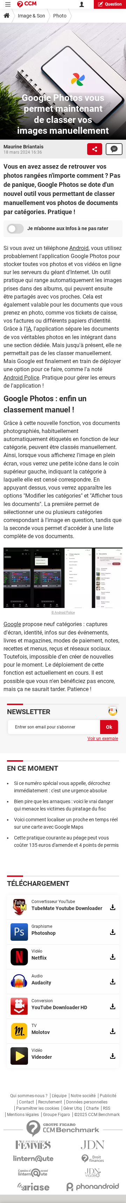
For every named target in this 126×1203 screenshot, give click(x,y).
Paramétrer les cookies (37, 1108)
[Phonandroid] (92, 1186)
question (113, 4)
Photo (59, 16)
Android (79, 248)
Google (12, 624)
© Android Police (63, 612)
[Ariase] (33, 1186)
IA (28, 328)
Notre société (83, 1095)
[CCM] (27, 4)
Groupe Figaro (56, 1114)
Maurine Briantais (23, 146)
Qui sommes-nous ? (29, 1095)
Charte (92, 1108)
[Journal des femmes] (33, 1144)
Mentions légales (23, 1114)
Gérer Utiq (72, 1108)
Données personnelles (86, 1102)
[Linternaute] (33, 1159)
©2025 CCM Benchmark (97, 1114)
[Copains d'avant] (33, 1172)
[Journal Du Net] (92, 1144)
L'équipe (59, 1095)
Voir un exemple (103, 738)
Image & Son (31, 16)
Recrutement (50, 1102)
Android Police (21, 377)
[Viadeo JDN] (92, 1172)
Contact (26, 1102)
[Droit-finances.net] (92, 1158)
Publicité (108, 1095)
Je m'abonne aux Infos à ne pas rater (67, 228)
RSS (106, 1108)
